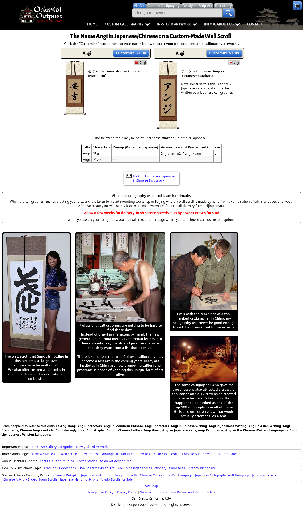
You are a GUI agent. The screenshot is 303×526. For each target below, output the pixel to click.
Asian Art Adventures (115, 461)
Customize (131, 53)
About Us (46, 461)
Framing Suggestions (60, 468)
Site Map (151, 486)
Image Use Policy (100, 492)
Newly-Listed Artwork (92, 447)
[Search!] (229, 12)
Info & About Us (219, 24)
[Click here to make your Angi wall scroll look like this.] (75, 113)
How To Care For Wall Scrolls (158, 454)
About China (65, 461)
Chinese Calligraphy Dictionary (192, 468)
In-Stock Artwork (174, 24)
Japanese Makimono (96, 475)
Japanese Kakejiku (65, 475)
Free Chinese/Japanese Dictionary (141, 468)
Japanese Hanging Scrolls (79, 479)
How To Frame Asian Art (96, 468)
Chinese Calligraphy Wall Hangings (166, 475)
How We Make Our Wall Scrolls (55, 454)
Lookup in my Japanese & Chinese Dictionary (154, 178)
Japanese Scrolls (264, 475)
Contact (255, 24)
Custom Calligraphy (124, 24)
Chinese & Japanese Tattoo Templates (210, 454)
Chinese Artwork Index (20, 479)
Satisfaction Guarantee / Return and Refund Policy (177, 492)
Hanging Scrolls (125, 475)
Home (92, 24)
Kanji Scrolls (48, 479)
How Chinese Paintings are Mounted (107, 454)
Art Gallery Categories (57, 447)
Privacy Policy (127, 492)
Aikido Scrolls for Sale (117, 479)
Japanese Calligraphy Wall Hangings (222, 475)
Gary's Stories (87, 461)
